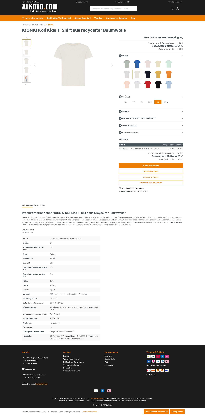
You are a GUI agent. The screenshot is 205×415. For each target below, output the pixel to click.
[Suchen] (134, 8)
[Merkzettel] (172, 8)
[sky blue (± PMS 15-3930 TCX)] (168, 84)
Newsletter (67, 368)
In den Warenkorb (151, 165)
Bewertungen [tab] (39, 205)
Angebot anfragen (150, 177)
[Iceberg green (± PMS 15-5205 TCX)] (127, 64)
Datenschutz (110, 359)
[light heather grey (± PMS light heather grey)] (127, 74)
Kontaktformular (41, 384)
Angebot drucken (151, 171)
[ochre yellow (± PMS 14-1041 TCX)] (158, 74)
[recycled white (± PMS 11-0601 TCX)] (137, 84)
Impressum (109, 365)
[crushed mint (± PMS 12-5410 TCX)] (168, 64)
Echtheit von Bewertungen (73, 362)
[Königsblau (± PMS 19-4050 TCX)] (137, 64)
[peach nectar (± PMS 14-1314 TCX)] (127, 84)
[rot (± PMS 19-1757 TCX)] (147, 84)
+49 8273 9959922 (30, 361)
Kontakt (66, 356)
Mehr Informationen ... (90, 412)
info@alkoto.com (29, 363)
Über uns (108, 356)
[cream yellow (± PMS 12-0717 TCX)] (158, 64)
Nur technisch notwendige (157, 412)
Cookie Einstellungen (71, 365)
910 (133, 102)
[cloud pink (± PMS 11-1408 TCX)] (147, 64)
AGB (106, 362)
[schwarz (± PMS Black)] (158, 84)
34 (158, 102)
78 (142, 102)
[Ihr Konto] (177, 8)
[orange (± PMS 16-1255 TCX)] (168, 74)
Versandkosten (97, 398)
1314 (166, 102)
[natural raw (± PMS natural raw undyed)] (137, 74)
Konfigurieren (177, 412)
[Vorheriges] (35, 65)
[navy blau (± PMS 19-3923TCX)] (147, 74)
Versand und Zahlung (71, 371)
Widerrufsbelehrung (71, 359)
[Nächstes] (112, 65)
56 (126, 102)
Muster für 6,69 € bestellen (151, 183)
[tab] (27, 205)
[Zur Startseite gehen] (39, 8)
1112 (149, 102)
